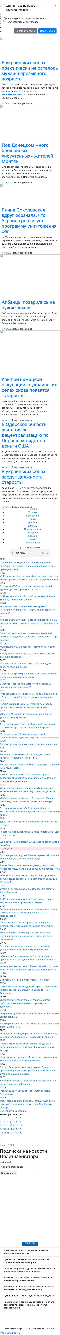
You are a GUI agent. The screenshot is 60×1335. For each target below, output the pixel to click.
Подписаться (47, 30)
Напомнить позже (25, 30)
